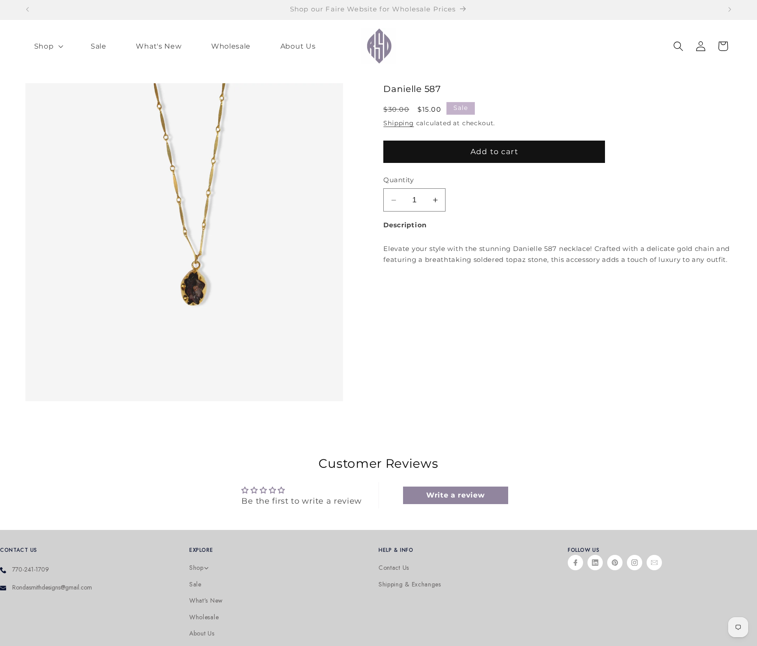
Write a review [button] (455, 495)
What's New (206, 601)
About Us (202, 633)
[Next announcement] (729, 9)
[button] (47, 45)
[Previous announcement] (27, 9)
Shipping (398, 123)
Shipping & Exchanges (409, 584)
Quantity (398, 180)
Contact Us (393, 568)
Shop (196, 568)
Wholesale (204, 617)
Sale (195, 584)
